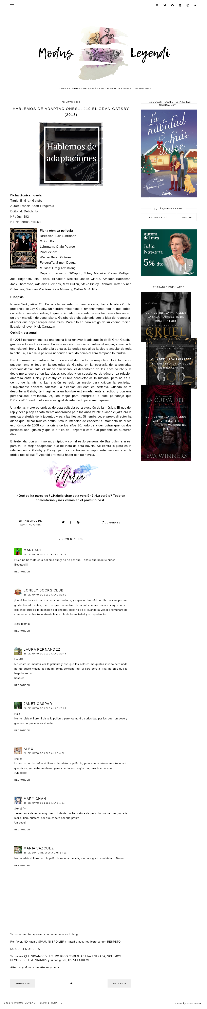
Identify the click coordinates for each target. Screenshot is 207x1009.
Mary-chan (35, 798)
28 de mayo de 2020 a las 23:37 (45, 708)
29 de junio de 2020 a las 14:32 (45, 853)
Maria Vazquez (39, 848)
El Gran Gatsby (31, 200)
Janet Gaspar (38, 703)
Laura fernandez (42, 649)
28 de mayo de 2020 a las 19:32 (45, 554)
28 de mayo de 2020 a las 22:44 (45, 654)
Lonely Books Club (44, 590)
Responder (22, 572)
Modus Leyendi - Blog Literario (38, 1003)
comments (111, 522)
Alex (28, 749)
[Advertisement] (168, 493)
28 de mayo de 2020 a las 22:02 (45, 595)
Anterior (119, 983)
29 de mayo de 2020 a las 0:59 (44, 753)
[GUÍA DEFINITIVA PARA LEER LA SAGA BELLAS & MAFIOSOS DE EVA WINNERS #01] (166, 459)
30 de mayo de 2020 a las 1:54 (44, 803)
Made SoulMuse (188, 1003)
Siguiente (22, 983)
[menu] (12, 5)
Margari (32, 550)
